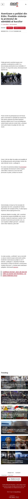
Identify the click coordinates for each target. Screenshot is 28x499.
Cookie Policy (10, 475)
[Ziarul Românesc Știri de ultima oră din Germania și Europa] (14, 4)
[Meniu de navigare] (2, 4)
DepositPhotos (17, 491)
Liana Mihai (5, 24)
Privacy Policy (4, 475)
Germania (9, 27)
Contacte (17, 472)
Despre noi (11, 472)
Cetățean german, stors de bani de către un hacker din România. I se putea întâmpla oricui (15, 273)
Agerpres (15, 267)
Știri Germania (13, 24)
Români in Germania (19, 27)
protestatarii (23, 167)
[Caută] (25, 4)
